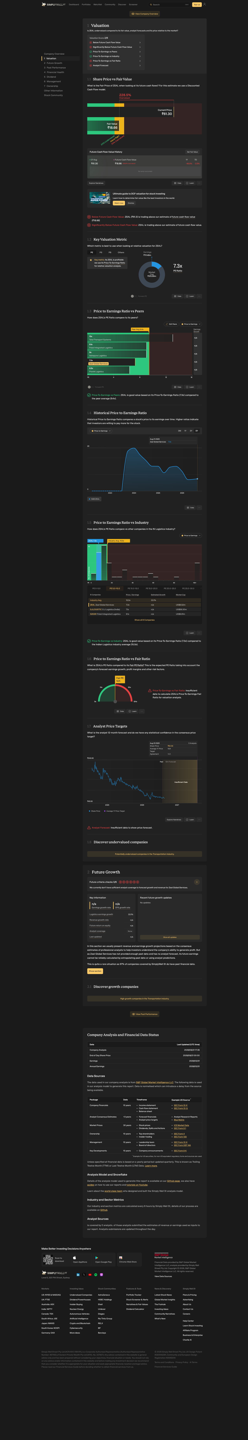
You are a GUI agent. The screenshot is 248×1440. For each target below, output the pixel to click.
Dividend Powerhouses (80, 1299)
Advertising (188, 1299)
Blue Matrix (179, 1120)
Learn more (151, 1165)
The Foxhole (160, 1304)
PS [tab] (101, 252)
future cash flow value (183, 216)
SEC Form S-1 (180, 1128)
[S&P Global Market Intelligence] (164, 1256)
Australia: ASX (47, 1304)
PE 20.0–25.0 (170, 588)
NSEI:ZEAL (95, 499)
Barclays (102, 1333)
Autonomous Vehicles (79, 1314)
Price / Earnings (132, 595)
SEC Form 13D (180, 1137)
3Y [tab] (191, 431)
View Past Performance (146, 1014)
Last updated (96, 937)
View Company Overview (146, 14)
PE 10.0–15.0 (133, 588)
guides (90, 1184)
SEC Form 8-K (180, 1151)
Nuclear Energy (77, 1309)
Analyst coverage (97, 931)
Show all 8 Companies (145, 620)
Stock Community (53, 95)
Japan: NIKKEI (47, 1323)
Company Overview (54, 53)
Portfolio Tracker (133, 1295)
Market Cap (180, 595)
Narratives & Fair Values (137, 1304)
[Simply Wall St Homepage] (53, 4)
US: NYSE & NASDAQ (51, 1295)
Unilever (101, 1309)
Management (52, 81)
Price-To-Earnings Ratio (114, 263)
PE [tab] (92, 252)
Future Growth (53, 63)
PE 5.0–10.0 (115, 588)
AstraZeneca (104, 1295)
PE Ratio (177, 270)
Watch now (119, 203)
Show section (95, 971)
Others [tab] (121, 252)
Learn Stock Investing (193, 1325)
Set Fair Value (192, 152)
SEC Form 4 (179, 1134)
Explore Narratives (96, 183)
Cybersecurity (76, 1328)
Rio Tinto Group (105, 1318)
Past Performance (55, 67)
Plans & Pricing (189, 1295)
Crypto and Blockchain (80, 1323)
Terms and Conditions (164, 1362)
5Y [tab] (197, 431)
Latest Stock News (163, 1295)
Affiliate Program (190, 1330)
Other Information (53, 90)
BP (99, 1328)
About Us (187, 1304)
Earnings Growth (197, 330)
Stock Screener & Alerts (137, 1299)
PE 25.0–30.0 (188, 588)
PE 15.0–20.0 (151, 588)
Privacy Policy (182, 1362)
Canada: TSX (47, 1314)
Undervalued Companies (81, 1295)
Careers (186, 1314)
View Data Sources (163, 1276)
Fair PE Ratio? (137, 665)
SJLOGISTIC (96, 609)
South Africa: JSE (49, 1318)
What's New (160, 1318)
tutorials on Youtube (137, 1184)
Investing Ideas (161, 1309)
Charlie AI (187, 1340)
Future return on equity (100, 925)
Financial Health (54, 72)
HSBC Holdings (105, 1299)
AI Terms (193, 1362)
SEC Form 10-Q (181, 1108)
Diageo (101, 1314)
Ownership (51, 86)
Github (103, 1210)
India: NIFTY (46, 1309)
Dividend (50, 76)
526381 (93, 614)
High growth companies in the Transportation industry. (144, 998)
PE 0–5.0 (96, 588)
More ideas (75, 1333)
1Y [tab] (185, 431)
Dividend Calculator (135, 1309)
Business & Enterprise (193, 1335)
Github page (173, 1181)
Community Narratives (165, 1314)
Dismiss (131, 203)
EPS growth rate (122, 907)
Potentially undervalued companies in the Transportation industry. (144, 854)
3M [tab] (179, 431)
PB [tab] (110, 252)
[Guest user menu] (204, 4)
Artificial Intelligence (79, 1318)
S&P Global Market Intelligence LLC (154, 1082)
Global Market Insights (165, 1299)
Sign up (197, 5)
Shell (100, 1304)
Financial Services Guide (166, 1367)
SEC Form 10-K (180, 1105)
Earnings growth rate (101, 907)
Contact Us (188, 1309)
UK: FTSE (45, 1299)
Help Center (188, 1321)
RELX (100, 1323)
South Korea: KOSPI (50, 1328)
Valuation (50, 58)
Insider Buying (76, 1304)
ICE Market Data (181, 1125)
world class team (113, 1191)
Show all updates (170, 937)
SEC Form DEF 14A (182, 1145)
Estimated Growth (158, 595)
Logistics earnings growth (101, 914)
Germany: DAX (48, 1333)
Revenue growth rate (99, 920)
